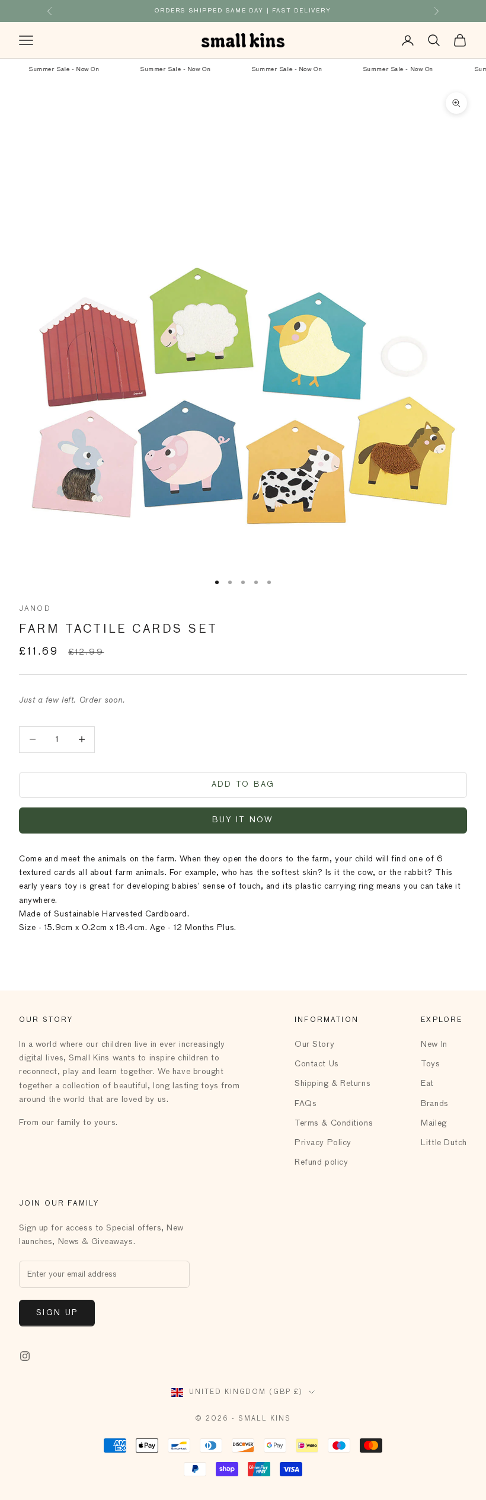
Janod (35, 609)
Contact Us (317, 1064)
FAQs (305, 1104)
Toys (430, 1064)
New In (434, 1044)
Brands (434, 1104)
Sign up (57, 1313)
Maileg (433, 1123)
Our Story (314, 1044)
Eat (427, 1083)
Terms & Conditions (334, 1123)
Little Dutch (444, 1143)
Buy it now (242, 820)
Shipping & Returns (332, 1083)
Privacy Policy (323, 1143)
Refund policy (321, 1162)
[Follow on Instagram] (25, 1356)
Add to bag (243, 785)
